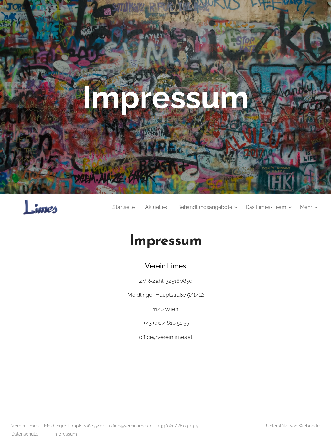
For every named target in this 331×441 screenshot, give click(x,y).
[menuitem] (125, 207)
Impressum (64, 433)
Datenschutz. (24, 433)
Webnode (309, 425)
